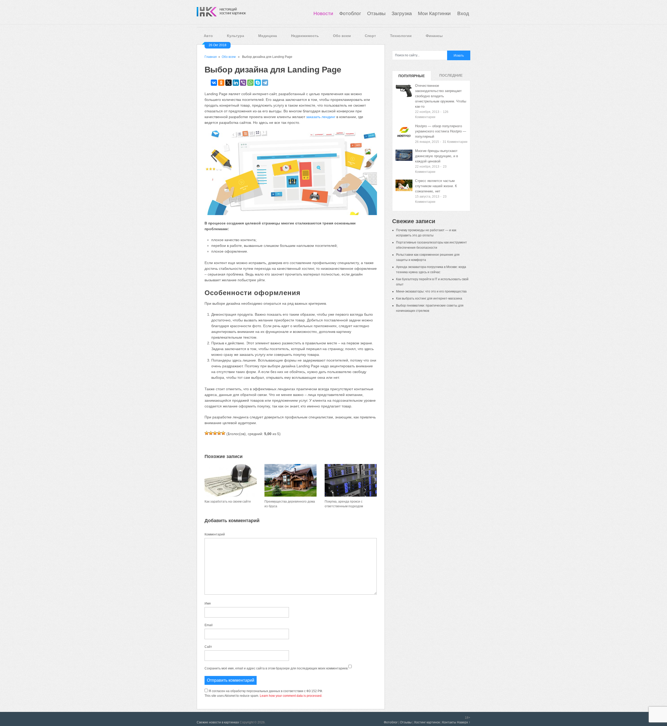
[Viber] (243, 83)
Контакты (449, 722)
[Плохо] (211, 433)
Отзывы (376, 13)
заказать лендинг (320, 117)
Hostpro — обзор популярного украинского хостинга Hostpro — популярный (440, 131)
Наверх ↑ (463, 722)
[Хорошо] (219, 433)
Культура (235, 36)
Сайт (208, 647)
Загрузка (402, 13)
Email (209, 625)
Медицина (267, 36)
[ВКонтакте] (214, 83)
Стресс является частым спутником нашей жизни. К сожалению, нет (436, 186)
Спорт (370, 36)
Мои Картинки (435, 13)
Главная (211, 57)
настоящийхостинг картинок (232, 11)
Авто (208, 36)
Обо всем (342, 36)
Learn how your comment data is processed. (291, 696)
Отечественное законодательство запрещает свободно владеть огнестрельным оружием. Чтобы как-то (440, 96)
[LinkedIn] (236, 83)
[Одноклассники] (221, 83)
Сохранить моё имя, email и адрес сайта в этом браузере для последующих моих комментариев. (276, 668)
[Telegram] (265, 83)
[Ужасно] (207, 433)
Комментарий (215, 534)
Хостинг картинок (427, 722)
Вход (463, 13)
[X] (228, 83)
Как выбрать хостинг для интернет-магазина (429, 298)
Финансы (434, 36)
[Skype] (258, 83)
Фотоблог (350, 13)
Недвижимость (305, 36)
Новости (323, 13)
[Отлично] (223, 433)
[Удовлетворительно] (215, 433)
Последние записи (450, 77)
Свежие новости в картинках (218, 722)
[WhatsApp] (250, 83)
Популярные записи (411, 77)
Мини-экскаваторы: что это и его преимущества (431, 291)
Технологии (401, 36)
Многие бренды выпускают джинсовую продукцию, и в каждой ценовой (436, 156)
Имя (208, 603)
